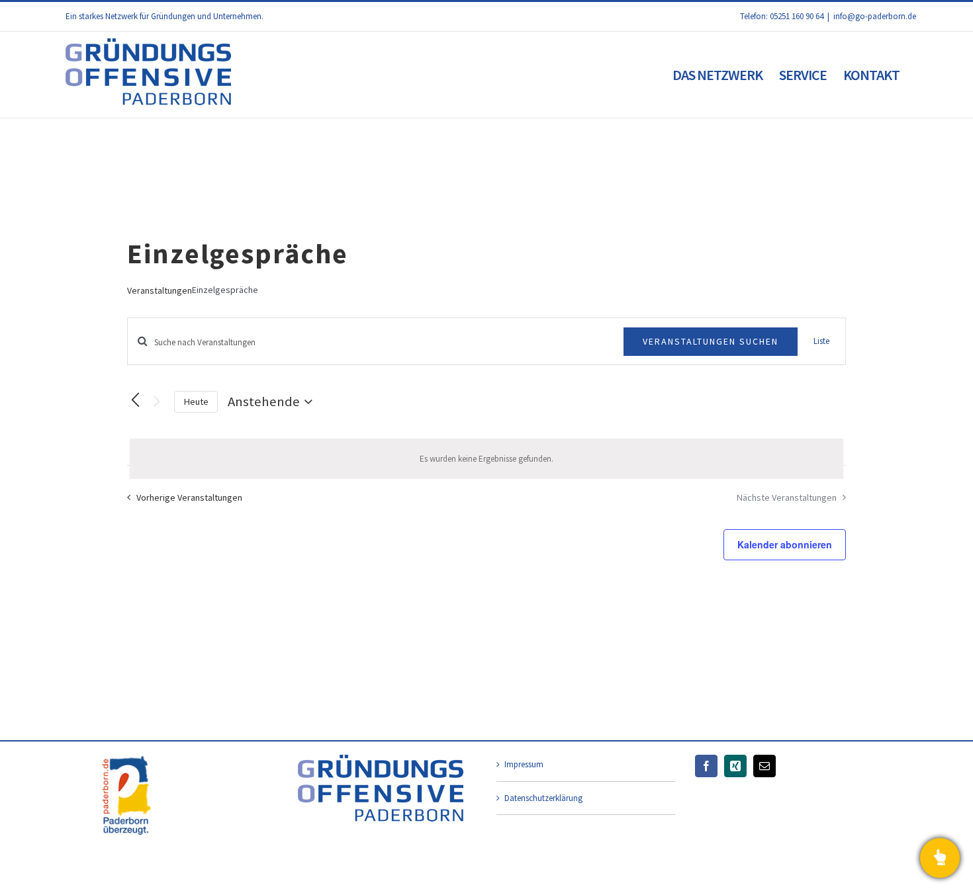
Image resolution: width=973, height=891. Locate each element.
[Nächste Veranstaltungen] (156, 401)
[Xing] (735, 766)
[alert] (486, 459)
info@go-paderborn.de (874, 16)
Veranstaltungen (159, 290)
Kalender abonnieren (784, 544)
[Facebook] (706, 766)
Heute (195, 401)
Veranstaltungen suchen (710, 341)
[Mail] (764, 766)
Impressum (523, 764)
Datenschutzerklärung (543, 798)
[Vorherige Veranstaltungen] (135, 400)
